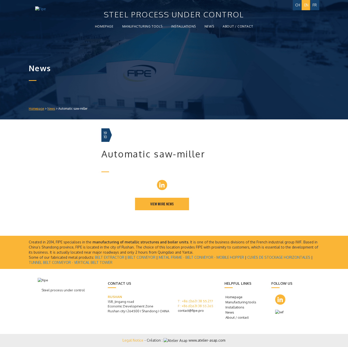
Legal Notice (133, 340)
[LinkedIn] (162, 185)
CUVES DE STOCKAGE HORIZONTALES (278, 257)
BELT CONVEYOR (141, 257)
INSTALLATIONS (183, 26)
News (51, 108)
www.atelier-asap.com (207, 340)
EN (306, 5)
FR (315, 5)
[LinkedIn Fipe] (280, 299)
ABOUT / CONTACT (238, 26)
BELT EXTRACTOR (109, 257)
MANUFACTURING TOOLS (142, 26)
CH (297, 5)
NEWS (209, 26)
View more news (162, 203)
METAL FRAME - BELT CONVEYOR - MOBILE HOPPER (201, 257)
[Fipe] (50, 8)
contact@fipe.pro (191, 310)
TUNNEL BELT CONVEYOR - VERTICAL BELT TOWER (70, 262)
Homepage (104, 26)
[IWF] (281, 312)
